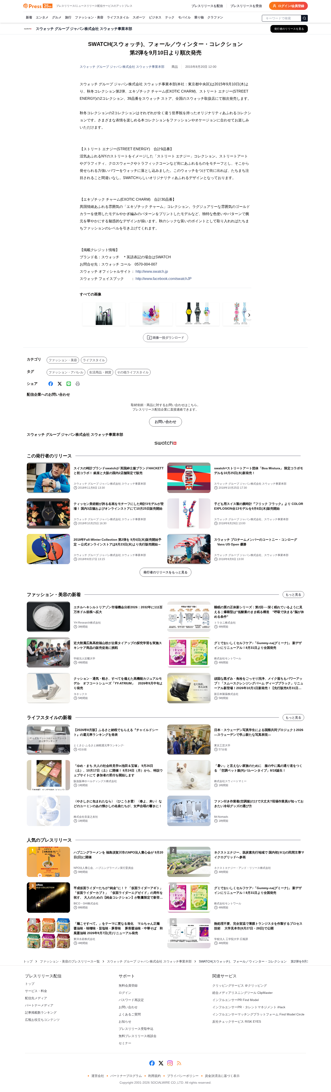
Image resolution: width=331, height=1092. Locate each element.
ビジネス (155, 17)
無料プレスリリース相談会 (137, 1036)
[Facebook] (50, 383)
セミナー (125, 1043)
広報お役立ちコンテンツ (42, 1020)
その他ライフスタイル (133, 372)
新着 (29, 17)
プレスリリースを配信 (207, 6)
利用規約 (154, 1076)
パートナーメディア (39, 1005)
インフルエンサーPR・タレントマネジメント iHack (248, 1007)
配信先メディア (36, 998)
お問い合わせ (165, 422)
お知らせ (125, 1021)
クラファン (215, 17)
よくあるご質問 (130, 1014)
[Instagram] (170, 1063)
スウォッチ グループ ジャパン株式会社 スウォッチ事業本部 (122, 66)
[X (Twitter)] (59, 383)
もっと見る (293, 594)
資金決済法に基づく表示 (222, 1076)
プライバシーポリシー (183, 1076)
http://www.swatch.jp (152, 271)
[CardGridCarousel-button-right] (249, 315)
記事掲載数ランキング (41, 1012)
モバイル (184, 17)
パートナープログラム (126, 1076)
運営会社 (97, 1076)
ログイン (125, 992)
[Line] (68, 383)
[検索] (304, 18)
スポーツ (139, 17)
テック (170, 17)
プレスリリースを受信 (246, 6)
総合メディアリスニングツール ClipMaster (242, 992)
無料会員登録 (128, 985)
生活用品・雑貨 (100, 372)
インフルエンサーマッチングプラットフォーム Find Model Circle (258, 1014)
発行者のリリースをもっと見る (165, 572)
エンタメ (42, 17)
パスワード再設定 (131, 1000)
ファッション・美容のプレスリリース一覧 (70, 961)
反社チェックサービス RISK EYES (236, 1021)
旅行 (68, 17)
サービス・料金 (36, 991)
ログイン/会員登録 (291, 6)
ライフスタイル (118, 17)
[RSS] (179, 1063)
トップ (28, 961)
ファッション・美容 (89, 17)
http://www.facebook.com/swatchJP (164, 279)
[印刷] (77, 383)
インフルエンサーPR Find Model (235, 1000)
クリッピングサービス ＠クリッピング (239, 985)
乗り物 (199, 17)
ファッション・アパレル (66, 372)
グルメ (56, 17)
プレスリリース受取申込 (136, 1029)
